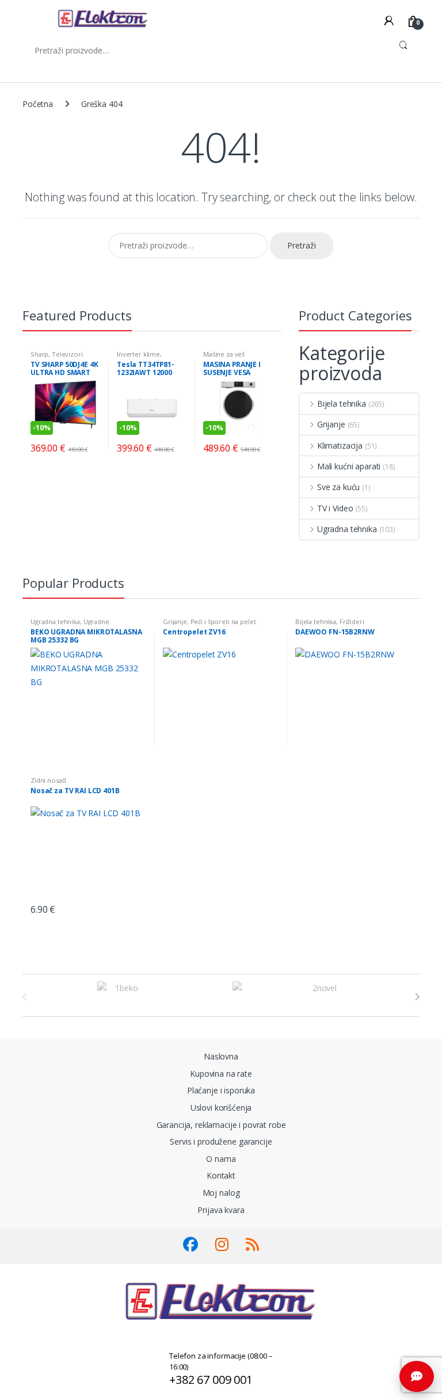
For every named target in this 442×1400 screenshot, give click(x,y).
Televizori (67, 354)
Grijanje (331, 424)
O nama (220, 1158)
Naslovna (221, 1056)
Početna (37, 103)
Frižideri (352, 621)
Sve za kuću (338, 486)
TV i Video (335, 508)
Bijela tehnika (341, 403)
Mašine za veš (224, 354)
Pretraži (403, 50)
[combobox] (204, 50)
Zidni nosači (48, 780)
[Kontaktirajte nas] (416, 1376)
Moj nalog (221, 1192)
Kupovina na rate (221, 1073)
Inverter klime (138, 354)
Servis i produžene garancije (221, 1141)
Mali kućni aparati (348, 466)
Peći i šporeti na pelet (223, 621)
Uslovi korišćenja (221, 1107)
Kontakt (221, 1175)
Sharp (39, 354)
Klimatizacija (340, 445)
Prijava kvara (220, 1209)
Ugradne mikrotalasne (70, 625)
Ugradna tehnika (347, 528)
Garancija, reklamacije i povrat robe (221, 1124)
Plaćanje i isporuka (221, 1090)
